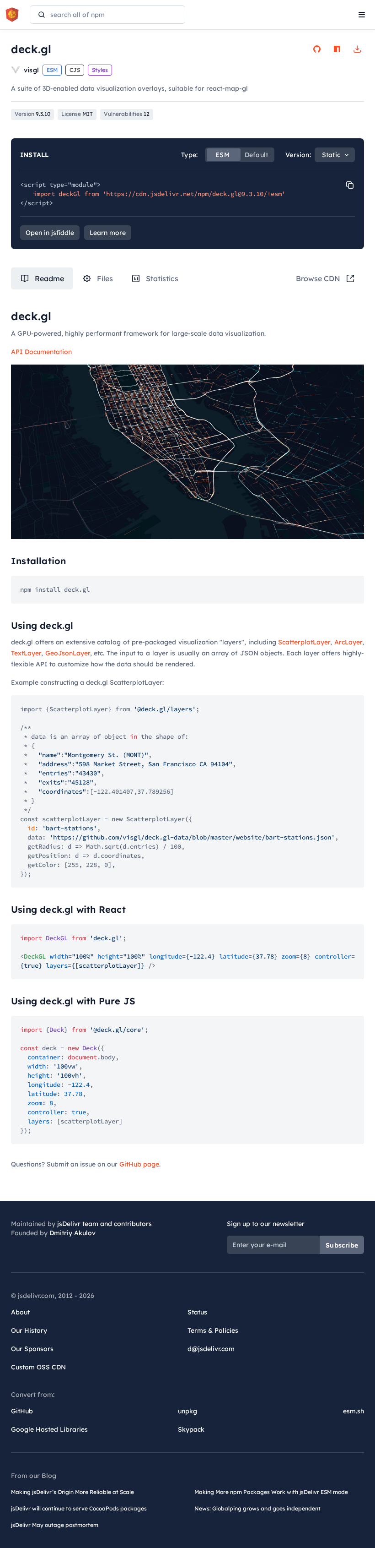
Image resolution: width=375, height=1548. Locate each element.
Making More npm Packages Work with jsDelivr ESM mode (271, 1491)
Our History (29, 1330)
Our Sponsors (32, 1349)
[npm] (337, 49)
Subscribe (342, 1245)
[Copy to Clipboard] (350, 185)
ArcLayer (348, 642)
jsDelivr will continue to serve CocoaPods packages (79, 1508)
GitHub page (139, 1164)
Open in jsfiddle (50, 233)
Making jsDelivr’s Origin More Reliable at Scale (72, 1491)
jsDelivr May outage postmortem (54, 1524)
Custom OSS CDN (38, 1367)
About (20, 1312)
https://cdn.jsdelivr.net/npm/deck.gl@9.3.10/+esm (194, 194)
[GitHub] (317, 49)
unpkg (187, 1411)
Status (197, 1312)
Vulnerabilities (127, 113)
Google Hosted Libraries (49, 1429)
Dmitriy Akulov (72, 1233)
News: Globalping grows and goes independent (257, 1508)
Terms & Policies (213, 1330)
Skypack (191, 1429)
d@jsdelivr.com (211, 1349)
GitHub (22, 1411)
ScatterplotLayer (304, 642)
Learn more (108, 233)
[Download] (357, 49)
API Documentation (41, 352)
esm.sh (353, 1411)
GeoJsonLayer (67, 653)
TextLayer (26, 653)
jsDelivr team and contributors (104, 1224)
